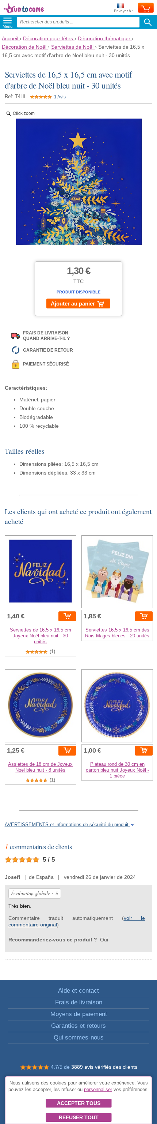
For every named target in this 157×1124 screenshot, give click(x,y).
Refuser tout (79, 1117)
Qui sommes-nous (79, 1037)
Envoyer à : (123, 11)
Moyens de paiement (78, 1014)
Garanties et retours (78, 1025)
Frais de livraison (78, 1002)
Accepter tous (78, 1103)
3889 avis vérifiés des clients (104, 1067)
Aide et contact (78, 990)
